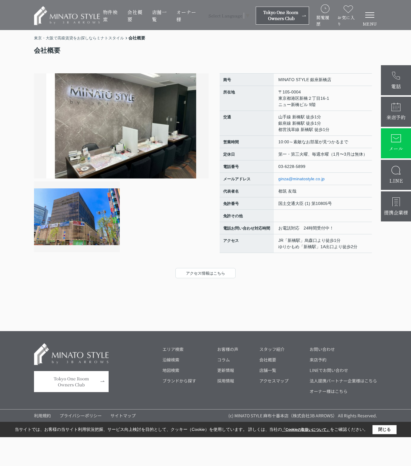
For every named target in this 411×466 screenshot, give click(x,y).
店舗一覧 (159, 15)
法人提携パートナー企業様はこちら (343, 381)
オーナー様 (186, 15)
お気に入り (346, 20)
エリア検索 (173, 349)
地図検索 (170, 370)
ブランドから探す (179, 381)
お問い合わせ (322, 349)
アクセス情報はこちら (205, 273)
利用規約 (42, 416)
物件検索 (110, 15)
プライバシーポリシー (81, 416)
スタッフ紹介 (272, 349)
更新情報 (225, 370)
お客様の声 (227, 349)
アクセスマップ (274, 381)
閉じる (384, 429)
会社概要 (134, 15)
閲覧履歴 (322, 20)
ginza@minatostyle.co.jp (301, 178)
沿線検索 (170, 360)
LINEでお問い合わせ (329, 370)
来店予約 (318, 360)
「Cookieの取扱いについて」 (306, 430)
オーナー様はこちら (329, 391)
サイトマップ (123, 416)
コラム (223, 360)
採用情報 (225, 381)
